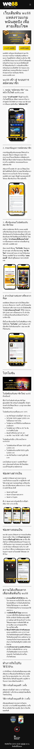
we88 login (24, 48)
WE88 (23, 744)
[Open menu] (30, 4)
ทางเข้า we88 (9, 48)
